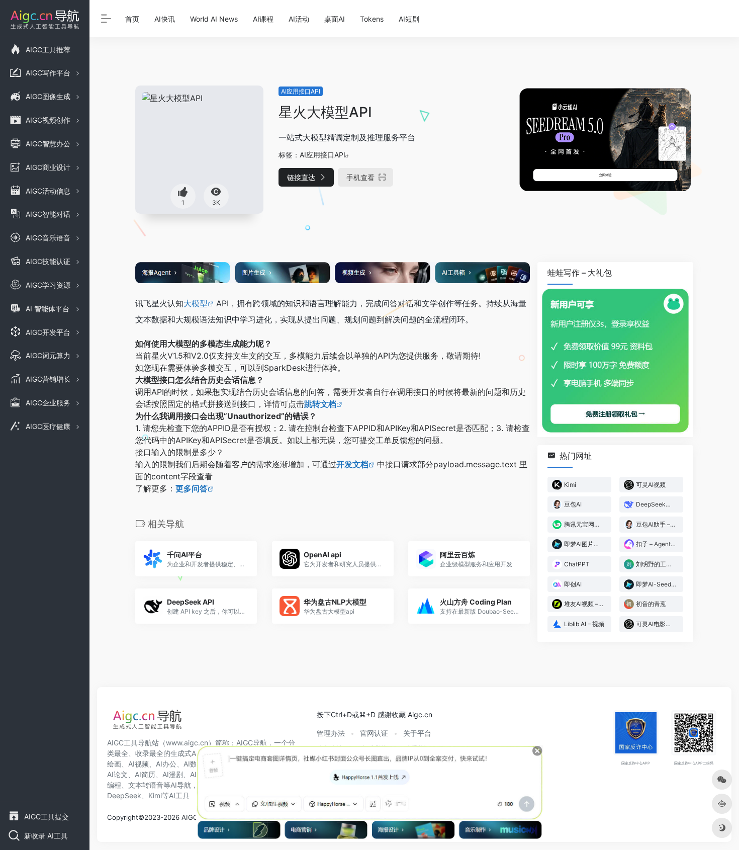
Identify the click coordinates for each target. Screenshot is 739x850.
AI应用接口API (300, 91)
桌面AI (334, 19)
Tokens (372, 19)
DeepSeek (124, 795)
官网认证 (374, 733)
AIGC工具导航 (129, 742)
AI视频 (138, 763)
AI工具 (179, 795)
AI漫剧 (172, 774)
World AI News (214, 19)
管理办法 (331, 733)
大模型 (195, 303)
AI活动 (299, 19)
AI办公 (166, 763)
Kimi (155, 795)
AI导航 (180, 785)
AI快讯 (164, 19)
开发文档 (352, 464)
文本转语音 (145, 785)
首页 (132, 19)
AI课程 (263, 19)
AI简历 (145, 774)
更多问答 (191, 488)
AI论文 (117, 774)
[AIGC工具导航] (147, 722)
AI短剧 (409, 19)
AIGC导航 (251, 742)
